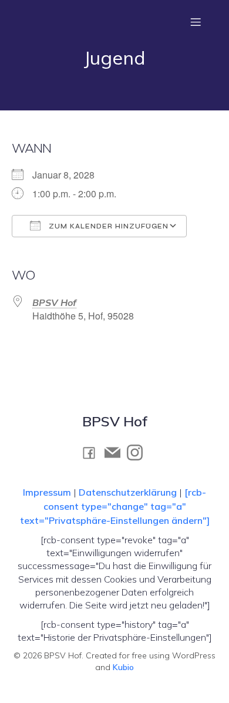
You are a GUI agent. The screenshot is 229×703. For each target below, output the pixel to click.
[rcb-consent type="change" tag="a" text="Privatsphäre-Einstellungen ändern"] (115, 506)
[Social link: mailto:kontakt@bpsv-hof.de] (116, 452)
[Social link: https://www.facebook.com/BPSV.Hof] (92, 452)
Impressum (48, 492)
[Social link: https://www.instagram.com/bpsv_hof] (138, 452)
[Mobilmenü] (196, 22)
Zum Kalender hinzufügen (107, 226)
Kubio (123, 667)
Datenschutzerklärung (128, 492)
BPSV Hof (54, 302)
